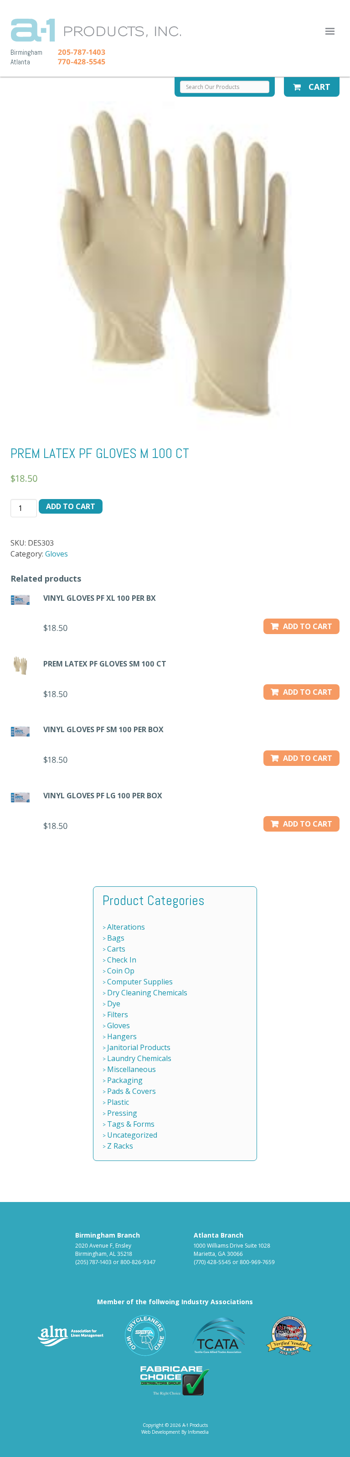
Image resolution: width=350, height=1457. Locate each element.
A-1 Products (95, 30)
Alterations (126, 927)
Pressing (122, 1113)
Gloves (56, 554)
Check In (121, 960)
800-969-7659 (257, 1262)
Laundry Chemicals (139, 1058)
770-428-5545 (81, 62)
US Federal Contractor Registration (289, 1335)
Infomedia (198, 1432)
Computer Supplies (140, 982)
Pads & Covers (131, 1091)
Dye (113, 1004)
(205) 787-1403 (93, 1262)
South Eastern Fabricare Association (145, 1335)
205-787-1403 (81, 52)
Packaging (125, 1080)
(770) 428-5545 (212, 1262)
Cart (318, 86)
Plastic (118, 1102)
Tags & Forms (130, 1124)
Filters (117, 1014)
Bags (115, 938)
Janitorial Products (138, 1047)
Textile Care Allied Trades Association (216, 1335)
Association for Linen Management (70, 1335)
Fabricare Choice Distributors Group (175, 1380)
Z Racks (120, 1146)
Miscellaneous (131, 1069)
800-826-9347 (137, 1262)
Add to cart (70, 506)
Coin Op (120, 971)
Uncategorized (132, 1135)
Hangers (122, 1036)
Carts (116, 949)
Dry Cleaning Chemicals (147, 993)
